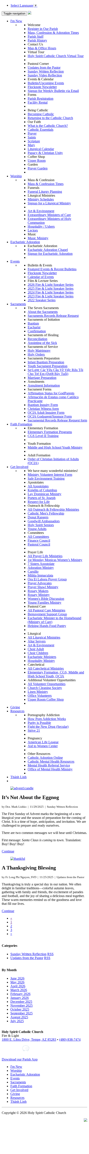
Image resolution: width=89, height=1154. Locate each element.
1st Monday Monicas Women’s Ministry (55, 560)
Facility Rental (38, 102)
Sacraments (18, 304)
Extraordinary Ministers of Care (49, 215)
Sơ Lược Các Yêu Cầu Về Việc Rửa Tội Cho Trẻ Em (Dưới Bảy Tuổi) (55, 372)
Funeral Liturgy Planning (45, 191)
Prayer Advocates (40, 583)
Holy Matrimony (39, 350)
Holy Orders (36, 354)
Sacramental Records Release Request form (57, 420)
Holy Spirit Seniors (41, 525)
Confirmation (37, 331)
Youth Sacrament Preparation (47, 366)
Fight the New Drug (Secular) (48, 726)
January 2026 (19, 998)
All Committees (38, 536)
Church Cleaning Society (45, 688)
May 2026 (17, 982)
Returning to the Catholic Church (50, 118)
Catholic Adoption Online (45, 757)
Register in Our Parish (43, 29)
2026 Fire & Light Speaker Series (50, 284)
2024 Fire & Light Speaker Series (50, 292)
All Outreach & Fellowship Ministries (53, 509)
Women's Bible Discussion (46, 598)
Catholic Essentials (40, 129)
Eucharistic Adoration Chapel (48, 250)
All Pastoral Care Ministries (46, 610)
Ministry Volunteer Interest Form (50, 474)
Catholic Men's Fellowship (46, 513)
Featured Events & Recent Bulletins (52, 269)
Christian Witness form (43, 409)
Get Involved (19, 467)
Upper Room (37, 160)
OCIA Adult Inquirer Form (46, 412)
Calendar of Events (41, 277)
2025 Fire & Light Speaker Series (50, 288)
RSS (50, 954)
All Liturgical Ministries (44, 637)
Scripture (34, 141)
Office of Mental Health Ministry (50, 769)
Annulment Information (44, 385)
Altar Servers (37, 641)
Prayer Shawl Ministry (43, 587)
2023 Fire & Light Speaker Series (50, 296)
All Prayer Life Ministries (45, 556)
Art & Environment (41, 211)
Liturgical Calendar (41, 149)
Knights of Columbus (42, 490)
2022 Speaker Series (42, 300)
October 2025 (19, 1009)
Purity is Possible (39, 723)
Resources (17, 711)
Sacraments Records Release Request (53, 315)
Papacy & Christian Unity (45, 153)
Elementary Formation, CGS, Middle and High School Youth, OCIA (56, 674)
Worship (16, 176)
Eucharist (34, 327)
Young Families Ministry (44, 602)
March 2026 (18, 990)
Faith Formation (21, 424)
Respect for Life (39, 502)
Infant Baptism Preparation (46, 362)
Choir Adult (36, 649)
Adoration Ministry (41, 567)
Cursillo (33, 571)
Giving (15, 707)
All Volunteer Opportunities (46, 684)
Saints (32, 137)
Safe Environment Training (46, 478)
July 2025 (17, 1021)
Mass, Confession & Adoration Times (53, 32)
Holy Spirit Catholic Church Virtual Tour (56, 56)
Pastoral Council (39, 544)
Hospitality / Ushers (41, 226)
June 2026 (17, 978)
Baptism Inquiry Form (43, 405)
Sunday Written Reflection (46, 71)
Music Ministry (38, 238)
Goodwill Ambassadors (44, 521)
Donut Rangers (38, 517)
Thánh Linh (18, 777)
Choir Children (38, 653)
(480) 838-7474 (70, 1039)
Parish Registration (40, 98)
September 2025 (21, 1013)
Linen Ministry (38, 692)
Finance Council (39, 540)
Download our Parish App (20, 1059)
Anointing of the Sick (42, 343)
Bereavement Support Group (47, 614)
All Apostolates (38, 486)
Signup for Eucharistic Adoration (50, 253)
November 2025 (21, 1005)
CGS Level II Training (43, 436)
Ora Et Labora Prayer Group (47, 579)
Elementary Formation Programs (50, 432)
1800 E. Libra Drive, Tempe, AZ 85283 (29, 1039)
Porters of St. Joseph (42, 498)
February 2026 (20, 994)
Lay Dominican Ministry (44, 494)
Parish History (37, 40)
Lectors (33, 230)
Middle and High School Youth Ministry (55, 447)
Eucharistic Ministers (42, 657)
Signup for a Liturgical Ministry (49, 203)
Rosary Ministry (39, 595)
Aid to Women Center (43, 746)
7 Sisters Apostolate (41, 564)
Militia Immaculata (40, 575)
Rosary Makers (38, 591)
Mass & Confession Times (46, 184)
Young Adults (37, 529)
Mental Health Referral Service (49, 765)
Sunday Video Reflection (45, 75)
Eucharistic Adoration (25, 242)
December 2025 (21, 1001)
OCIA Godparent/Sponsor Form (50, 416)
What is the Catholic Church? (48, 126)
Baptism (33, 323)
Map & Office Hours (42, 48)
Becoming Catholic (41, 114)
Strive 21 (34, 730)
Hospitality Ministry (41, 661)
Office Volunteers (40, 695)
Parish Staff (35, 36)
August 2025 (19, 1017)
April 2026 (17, 986)
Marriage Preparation (42, 377)
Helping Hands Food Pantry (47, 626)
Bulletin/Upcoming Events (46, 83)
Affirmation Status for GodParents (51, 393)
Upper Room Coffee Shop (46, 699)
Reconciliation (37, 339)
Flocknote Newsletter (42, 87)
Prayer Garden (38, 168)
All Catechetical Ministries (46, 668)
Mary (31, 145)
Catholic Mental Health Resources (51, 761)
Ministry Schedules (41, 199)
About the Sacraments (43, 312)
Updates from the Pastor (44, 67)
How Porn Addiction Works (47, 719)
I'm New (16, 21)
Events (15, 261)
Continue (8, 851)
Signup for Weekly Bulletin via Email (53, 91)
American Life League (43, 742)
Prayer (32, 133)
